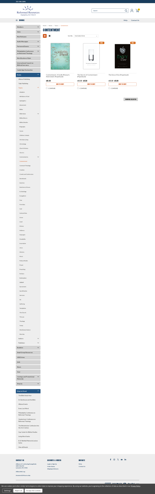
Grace (21, 217)
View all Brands (23, 447)
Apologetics (23, 101)
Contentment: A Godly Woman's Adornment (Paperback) (58, 76)
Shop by (19, 384)
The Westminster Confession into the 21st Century (28, 427)
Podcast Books (24, 260)
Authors (20, 338)
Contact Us (135, 20)
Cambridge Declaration (25, 70)
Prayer (21, 265)
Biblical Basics (23, 118)
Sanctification (23, 291)
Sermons (22, 295)
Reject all (18, 490)
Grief (21, 222)
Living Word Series (24, 436)
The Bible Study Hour (25, 395)
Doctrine (22, 183)
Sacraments (23, 286)
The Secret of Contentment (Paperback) (87, 76)
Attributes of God (24, 96)
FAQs (125, 20)
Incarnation (23, 243)
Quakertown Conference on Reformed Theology (27, 420)
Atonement (23, 105)
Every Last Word (23, 408)
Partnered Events (23, 46)
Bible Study (23, 114)
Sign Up (54, 464)
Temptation (23, 308)
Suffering (22, 304)
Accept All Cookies (33, 490)
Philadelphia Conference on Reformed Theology (25, 52)
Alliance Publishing (24, 79)
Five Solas (22, 204)
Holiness (22, 230)
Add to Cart (60, 84)
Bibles (21, 109)
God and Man (23, 213)
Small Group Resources (25, 352)
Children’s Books (24, 135)
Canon (21, 131)
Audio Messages (22, 41)
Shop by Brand (22, 391)
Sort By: (70, 36)
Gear (18, 372)
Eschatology (23, 191)
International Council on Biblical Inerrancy (25, 64)
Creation (22, 170)
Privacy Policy (135, 486)
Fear (21, 200)
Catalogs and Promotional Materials (25, 378)
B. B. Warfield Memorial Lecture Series (28, 442)
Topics (20, 88)
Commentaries (24, 157)
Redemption (23, 278)
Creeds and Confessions (26, 174)
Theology (22, 321)
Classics (22, 152)
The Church (23, 312)
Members (20, 27)
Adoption (22, 92)
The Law (22, 317)
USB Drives (21, 357)
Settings (7, 490)
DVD (18, 362)
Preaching (22, 269)
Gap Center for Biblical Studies (27, 432)
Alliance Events (23, 404)
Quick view (60, 56)
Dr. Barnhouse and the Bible (26, 400)
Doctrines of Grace (25, 187)
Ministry (22, 252)
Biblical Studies (24, 122)
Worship (22, 334)
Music (21, 256)
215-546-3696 (21, 1)
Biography (22, 126)
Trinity (21, 325)
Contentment (23, 161)
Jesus (21, 248)
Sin (20, 299)
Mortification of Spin (24, 58)
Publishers (21, 343)
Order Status (51, 466)
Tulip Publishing (23, 83)
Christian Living (24, 139)
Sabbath (22, 282)
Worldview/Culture (25, 330)
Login (49, 464)
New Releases (21, 37)
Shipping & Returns (52, 469)
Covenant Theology (25, 165)
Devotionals (23, 178)
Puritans (22, 273)
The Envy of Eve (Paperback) (118, 75)
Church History (24, 148)
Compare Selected (130, 99)
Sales (19, 32)
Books (19, 75)
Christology (23, 144)
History (22, 226)
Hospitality (23, 239)
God (21, 209)
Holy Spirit (22, 235)
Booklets (20, 347)
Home (44, 25)
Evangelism (23, 196)
